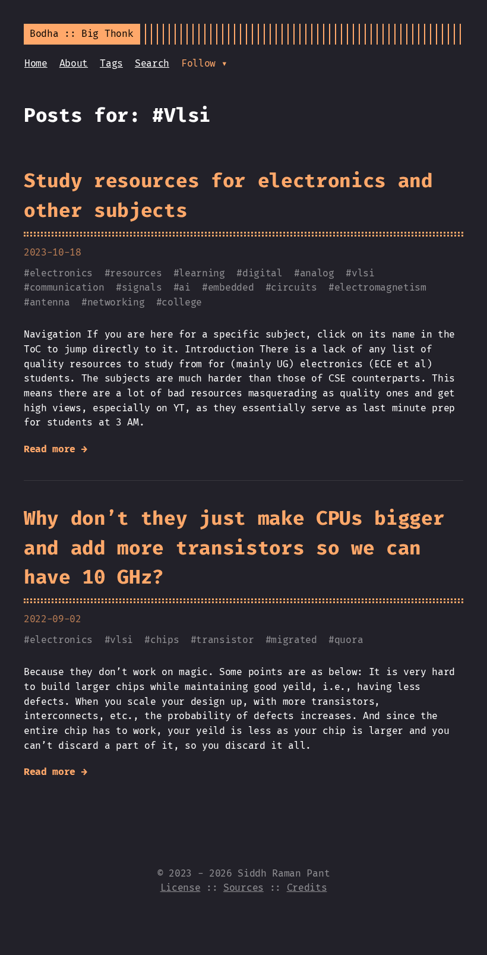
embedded (231, 288)
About (73, 64)
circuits (294, 288)
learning (201, 273)
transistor (225, 640)
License (180, 888)
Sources (243, 888)
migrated (294, 640)
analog (317, 273)
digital (262, 273)
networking (116, 302)
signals (142, 288)
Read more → (55, 449)
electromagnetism (380, 288)
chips (164, 640)
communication (67, 288)
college (182, 302)
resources (136, 273)
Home (36, 64)
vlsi (363, 273)
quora (348, 640)
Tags (111, 64)
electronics (61, 273)
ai (184, 288)
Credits (307, 888)
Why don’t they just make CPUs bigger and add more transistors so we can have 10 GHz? (234, 548)
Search (152, 64)
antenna (50, 302)
